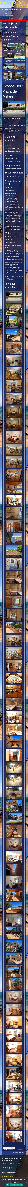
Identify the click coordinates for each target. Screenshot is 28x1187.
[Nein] (26, 1182)
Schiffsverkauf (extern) (7, 1176)
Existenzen (4, 1174)
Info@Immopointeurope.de (8, 15)
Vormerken (10, 1149)
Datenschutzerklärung (16, 1184)
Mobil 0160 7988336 (7, 13)
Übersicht (21, 1151)
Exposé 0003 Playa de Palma (9, 1148)
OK (7, 1184)
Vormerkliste (21, 1149)
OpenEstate (22, 1152)
